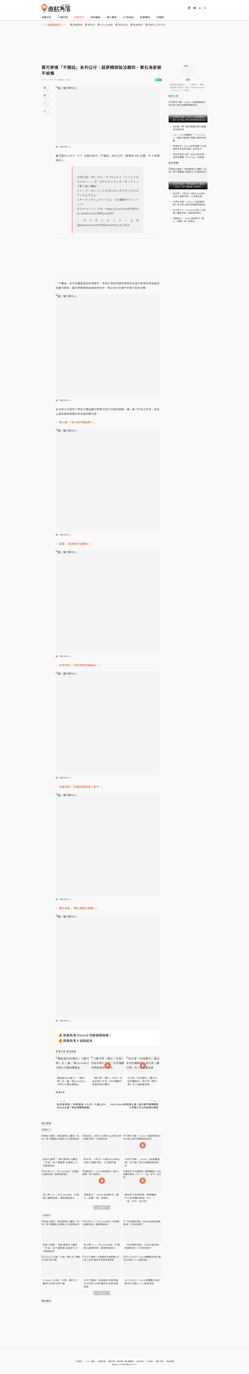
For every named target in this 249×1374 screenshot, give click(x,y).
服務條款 (112, 1361)
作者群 (160, 17)
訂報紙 (150, 1361)
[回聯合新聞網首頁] (44, 8)
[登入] (199, 8)
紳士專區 (112, 17)
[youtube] (194, 7)
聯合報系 (140, 1361)
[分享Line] (45, 95)
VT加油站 (128, 17)
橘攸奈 (91, 24)
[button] (204, 7)
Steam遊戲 (106, 24)
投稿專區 (145, 17)
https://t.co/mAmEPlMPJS (122, 209)
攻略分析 (46, 17)
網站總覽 (170, 1361)
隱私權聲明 (129, 1361)
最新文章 (173, 95)
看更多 (102, 1207)
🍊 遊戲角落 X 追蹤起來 (75, 1040)
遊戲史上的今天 (156, 24)
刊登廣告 (79, 1361)
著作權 (120, 1361)
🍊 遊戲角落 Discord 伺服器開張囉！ (85, 1035)
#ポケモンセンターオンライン (119, 181)
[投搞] (189, 7)
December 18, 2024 (117, 225)
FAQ (87, 1361)
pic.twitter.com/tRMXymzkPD (95, 213)
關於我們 (159, 1361)
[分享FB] (45, 87)
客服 (93, 1361)
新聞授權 (101, 1361)
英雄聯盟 (77, 24)
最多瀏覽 (173, 162)
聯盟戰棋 (138, 24)
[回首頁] (56, 8)
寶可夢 (61, 1092)
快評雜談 (95, 17)
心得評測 (63, 17)
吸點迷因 (123, 24)
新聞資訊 (79, 17)
